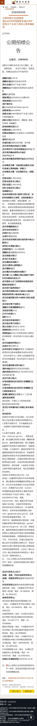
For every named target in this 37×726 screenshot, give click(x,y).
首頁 (6, 7)
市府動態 (13, 7)
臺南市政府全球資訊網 (21, 2)
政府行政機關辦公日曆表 (16, 718)
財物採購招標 (9, 9)
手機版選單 (2, 2)
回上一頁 (15, 691)
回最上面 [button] (28, 691)
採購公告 (22, 7)
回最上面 (31, 717)
